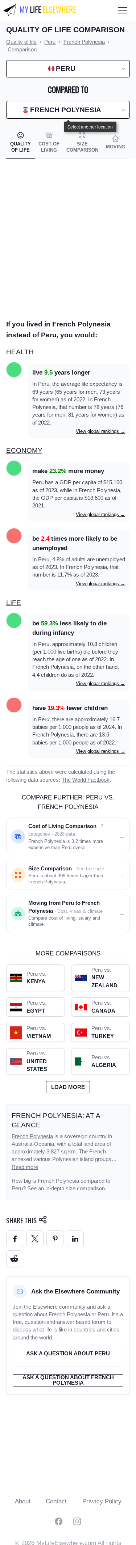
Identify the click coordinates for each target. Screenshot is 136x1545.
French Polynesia (32, 1136)
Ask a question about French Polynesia (68, 1380)
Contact (56, 1501)
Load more (68, 1087)
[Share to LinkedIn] (75, 1238)
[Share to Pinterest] (54, 1238)
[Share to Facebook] (14, 1238)
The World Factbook (86, 780)
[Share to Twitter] (35, 1238)
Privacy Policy (101, 1501)
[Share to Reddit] (14, 1258)
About (22, 1501)
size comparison (85, 1188)
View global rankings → (100, 431)
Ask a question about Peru (68, 1353)
